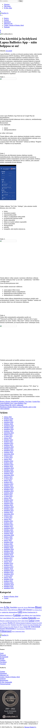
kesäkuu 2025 (8, 441)
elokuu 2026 (8, 417)
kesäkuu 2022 (8, 501)
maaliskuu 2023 (9, 487)
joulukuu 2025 (8, 431)
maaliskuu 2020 (9, 549)
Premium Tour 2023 (27, 624)
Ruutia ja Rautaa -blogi (7, 401)
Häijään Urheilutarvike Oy (30, 612)
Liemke (37, 621)
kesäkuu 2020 (8, 544)
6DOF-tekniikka (19, 401)
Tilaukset (6, 4)
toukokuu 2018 (8, 583)
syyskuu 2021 (8, 517)
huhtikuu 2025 (8, 445)
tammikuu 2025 (9, 450)
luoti (1, 623)
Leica (31, 620)
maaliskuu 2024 (9, 468)
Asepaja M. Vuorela (22, 607)
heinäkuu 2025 (8, 440)
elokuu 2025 (8, 438)
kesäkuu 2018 (8, 581)
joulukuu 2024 (8, 452)
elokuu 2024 (8, 459)
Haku (20, 1)
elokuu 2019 (8, 561)
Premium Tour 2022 (16, 624)
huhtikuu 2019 (8, 568)
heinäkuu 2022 (8, 500)
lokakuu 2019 (8, 558)
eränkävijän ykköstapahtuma (9, 612)
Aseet (2, 653)
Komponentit (4, 657)
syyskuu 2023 (8, 478)
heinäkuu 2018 (8, 579)
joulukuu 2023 (8, 473)
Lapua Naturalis (29, 618)
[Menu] (2, 15)
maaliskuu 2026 (9, 425)
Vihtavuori (6, 631)
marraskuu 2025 (9, 433)
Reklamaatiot (4, 680)
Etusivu (6, 18)
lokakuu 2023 (8, 477)
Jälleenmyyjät (8, 23)
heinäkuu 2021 (8, 521)
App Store (28, 401)
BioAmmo (31, 607)
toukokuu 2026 (8, 422)
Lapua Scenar (24, 620)
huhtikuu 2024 (8, 466)
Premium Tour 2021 (5, 624)
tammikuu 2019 (9, 574)
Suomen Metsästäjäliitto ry (8, 628)
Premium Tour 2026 (8, 627)
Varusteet (3, 664)
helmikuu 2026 (8, 427)
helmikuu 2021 (8, 530)
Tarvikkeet (3, 662)
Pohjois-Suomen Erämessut (23, 623)
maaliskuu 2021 (9, 528)
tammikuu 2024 (9, 471)
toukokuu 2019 (8, 567)
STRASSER (35, 627)
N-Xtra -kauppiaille (6, 682)
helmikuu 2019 (8, 572)
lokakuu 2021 (8, 516)
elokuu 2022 (8, 498)
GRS (20, 612)
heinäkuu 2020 (8, 542)
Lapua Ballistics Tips (20, 403)
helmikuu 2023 (8, 489)
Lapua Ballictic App (26, 615)
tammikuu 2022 (9, 510)
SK (29, 627)
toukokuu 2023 (8, 484)
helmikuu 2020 (8, 551)
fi (0, 11)
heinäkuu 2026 (8, 418)
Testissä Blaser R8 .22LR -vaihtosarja (11, 405)
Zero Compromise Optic (18, 631)
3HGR (1, 607)
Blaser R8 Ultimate (25, 610)
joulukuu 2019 (8, 554)
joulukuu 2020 (8, 533)
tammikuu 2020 (9, 553)
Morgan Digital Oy (30, 727)
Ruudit (2, 658)
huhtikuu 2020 (8, 547)
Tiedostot (7, 27)
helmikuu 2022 (8, 508)
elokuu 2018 (8, 577)
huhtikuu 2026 (8, 424)
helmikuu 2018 (8, 586)
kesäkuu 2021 (8, 523)
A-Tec (7, 607)
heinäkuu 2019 (8, 563)
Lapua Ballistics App (6, 403)
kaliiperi (2, 615)
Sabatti (25, 627)
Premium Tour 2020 (36, 623)
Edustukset (7, 22)
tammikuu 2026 (9, 429)
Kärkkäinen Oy (9, 615)
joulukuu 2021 (8, 512)
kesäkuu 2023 (8, 482)
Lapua (17, 614)
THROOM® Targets (30, 628)
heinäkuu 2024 (8, 461)
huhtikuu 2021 (8, 526)
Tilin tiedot (7, 6)
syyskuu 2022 (8, 496)
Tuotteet (6, 20)
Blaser (38, 607)
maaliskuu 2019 (9, 570)
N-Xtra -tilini (8, 8)
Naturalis (4, 623)
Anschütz (13, 607)
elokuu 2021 (8, 519)
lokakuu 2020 (8, 537)
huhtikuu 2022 (8, 505)
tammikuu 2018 (9, 588)
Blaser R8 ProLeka (13, 609)
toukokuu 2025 (8, 443)
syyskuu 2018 (8, 576)
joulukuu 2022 (8, 493)
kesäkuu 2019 (8, 565)
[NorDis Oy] (4, 635)
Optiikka (2, 660)
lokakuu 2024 (8, 455)
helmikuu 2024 (8, 470)
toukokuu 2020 (8, 546)
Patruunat (3, 655)
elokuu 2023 (8, 480)
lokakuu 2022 (8, 494)
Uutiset (6, 598)
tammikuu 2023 (9, 491)
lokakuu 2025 (8, 434)
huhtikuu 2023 (8, 486)
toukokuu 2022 (8, 503)
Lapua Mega (18, 618)
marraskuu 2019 (9, 556)
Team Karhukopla (21, 628)
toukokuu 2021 (8, 524)
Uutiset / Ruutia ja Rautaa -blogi (14, 25)
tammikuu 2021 (9, 531)
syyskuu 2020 (8, 538)
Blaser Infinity (4, 609)
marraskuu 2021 (9, 514)
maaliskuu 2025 (9, 447)
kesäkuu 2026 (8, 420)
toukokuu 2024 (8, 464)
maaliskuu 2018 (9, 584)
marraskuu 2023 (9, 475)
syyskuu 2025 (8, 436)
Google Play (36, 401)
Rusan (21, 627)
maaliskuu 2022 (9, 507)
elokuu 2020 (8, 540)
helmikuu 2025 (8, 448)
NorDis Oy (11, 623)
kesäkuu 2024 (8, 463)
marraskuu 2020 (9, 535)
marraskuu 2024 (9, 454)
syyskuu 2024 (8, 457)
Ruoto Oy (16, 627)
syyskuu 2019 (8, 560)
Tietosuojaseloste (5, 684)
